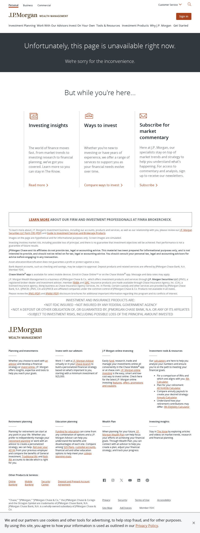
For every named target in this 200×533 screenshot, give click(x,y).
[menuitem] (170, 5)
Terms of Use (142, 500)
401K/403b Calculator (168, 388)
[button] (193, 522)
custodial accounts (85, 447)
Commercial (44, 5)
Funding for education (67, 431)
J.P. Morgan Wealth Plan (120, 433)
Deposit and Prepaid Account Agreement (73, 483)
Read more (37, 185)
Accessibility (164, 500)
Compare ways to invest (104, 185)
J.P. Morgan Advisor (83, 360)
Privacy (106, 500)
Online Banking (13, 483)
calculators (160, 360)
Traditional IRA (30, 456)
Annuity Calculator (167, 397)
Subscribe (147, 185)
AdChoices (126, 508)
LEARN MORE (39, 219)
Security (122, 500)
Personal (13, 6)
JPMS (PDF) (34, 293)
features (117, 382)
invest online (28, 366)
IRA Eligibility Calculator (176, 406)
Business (28, 5)
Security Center (45, 483)
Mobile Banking (29, 483)
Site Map (107, 508)
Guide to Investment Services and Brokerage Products (76, 233)
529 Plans (69, 447)
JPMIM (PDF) (52, 293)
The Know (162, 431)
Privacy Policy (147, 525)
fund (111, 360)
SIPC (87, 282)
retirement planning (19, 440)
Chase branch (83, 363)
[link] (104, 480)
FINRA (76, 282)
